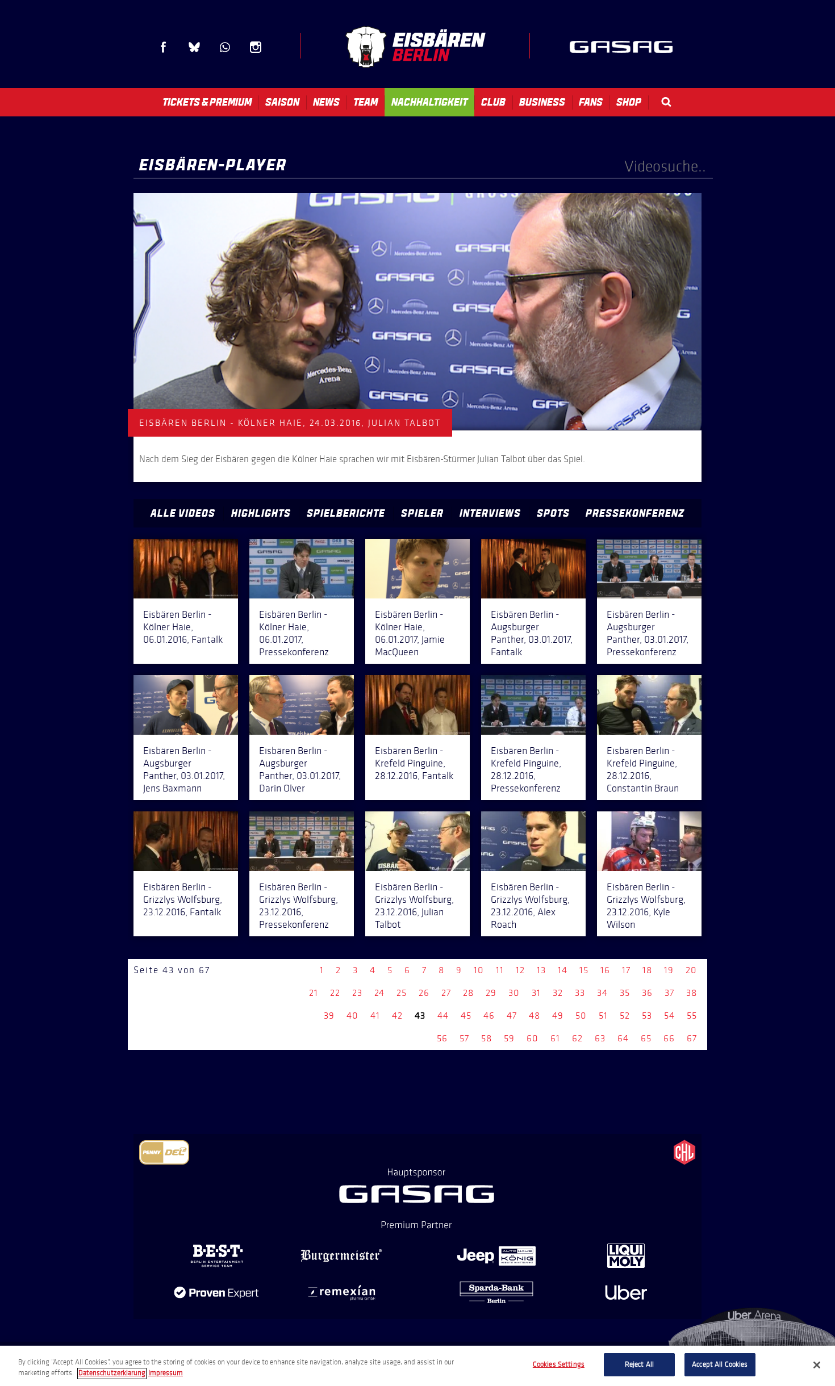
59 (509, 1038)
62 (577, 1038)
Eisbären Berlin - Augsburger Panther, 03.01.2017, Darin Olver (300, 769)
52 (625, 1015)
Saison (282, 102)
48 (534, 1015)
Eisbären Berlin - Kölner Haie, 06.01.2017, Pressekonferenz (294, 633)
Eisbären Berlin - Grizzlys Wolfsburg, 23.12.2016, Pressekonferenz (298, 906)
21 (313, 993)
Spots (553, 513)
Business (542, 102)
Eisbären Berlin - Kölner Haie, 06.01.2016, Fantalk (183, 627)
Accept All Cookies (720, 1364)
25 (401, 993)
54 (669, 1015)
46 (489, 1015)
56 (442, 1038)
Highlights (261, 513)
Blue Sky (194, 47)
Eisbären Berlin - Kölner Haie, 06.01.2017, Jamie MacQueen (410, 633)
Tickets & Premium (207, 102)
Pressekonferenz (635, 513)
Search (666, 101)
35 (625, 993)
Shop (628, 102)
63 (600, 1038)
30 (514, 993)
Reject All (639, 1364)
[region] (417, 1366)
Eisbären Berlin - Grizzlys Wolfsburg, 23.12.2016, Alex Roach (530, 906)
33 (580, 993)
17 (626, 970)
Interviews (490, 513)
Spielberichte (346, 513)
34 (602, 993)
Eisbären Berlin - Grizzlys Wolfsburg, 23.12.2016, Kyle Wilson (646, 906)
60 (532, 1038)
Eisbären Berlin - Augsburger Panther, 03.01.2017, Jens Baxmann (184, 769)
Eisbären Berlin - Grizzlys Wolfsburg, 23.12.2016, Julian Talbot (414, 906)
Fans (591, 102)
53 (647, 1015)
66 (669, 1038)
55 (692, 1015)
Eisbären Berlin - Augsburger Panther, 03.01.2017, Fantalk (532, 633)
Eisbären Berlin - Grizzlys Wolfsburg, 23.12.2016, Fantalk (182, 899)
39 (329, 1015)
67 (692, 1038)
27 (446, 993)
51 (603, 1015)
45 (466, 1015)
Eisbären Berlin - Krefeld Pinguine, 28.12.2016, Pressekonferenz (526, 769)
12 (520, 970)
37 (669, 993)
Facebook (163, 47)
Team (365, 102)
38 (691, 993)
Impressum (165, 1373)
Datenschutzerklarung (111, 1373)
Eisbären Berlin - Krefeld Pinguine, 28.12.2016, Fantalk (414, 763)
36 (647, 993)
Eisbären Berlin (415, 46)
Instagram (255, 47)
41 (375, 1015)
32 (558, 993)
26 (424, 993)
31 (536, 993)
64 (623, 1038)
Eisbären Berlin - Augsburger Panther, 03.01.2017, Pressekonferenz (647, 633)
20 (691, 970)
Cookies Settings (558, 1364)
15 (583, 970)
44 (443, 1015)
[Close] (816, 1364)
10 (479, 970)
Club (493, 102)
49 (557, 1015)
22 (335, 993)
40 (352, 1015)
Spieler (422, 513)
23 (357, 993)
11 (500, 970)
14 (562, 970)
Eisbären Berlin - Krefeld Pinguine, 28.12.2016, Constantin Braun (643, 769)
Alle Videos (183, 513)
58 (486, 1038)
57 (464, 1038)
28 (468, 993)
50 (581, 1015)
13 (541, 970)
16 (605, 970)
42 (397, 1015)
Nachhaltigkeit (429, 102)
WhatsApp (225, 47)
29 (491, 993)
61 (555, 1038)
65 (646, 1038)
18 (647, 970)
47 (512, 1015)
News (326, 102)
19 (669, 970)
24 (379, 993)
